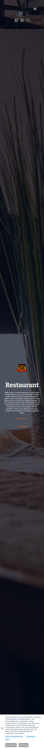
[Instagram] (22, 20)
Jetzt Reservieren (22, 419)
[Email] (27, 20)
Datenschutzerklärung (14, 736)
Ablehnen (23, 745)
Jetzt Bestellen (22, 426)
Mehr (7, 739)
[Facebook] (16, 20)
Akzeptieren (11, 745)
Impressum (31, 736)
